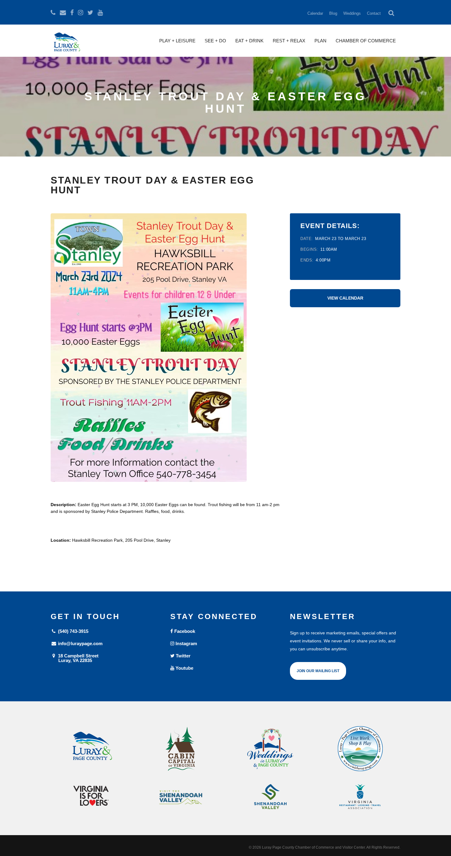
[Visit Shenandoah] (181, 797)
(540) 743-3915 (72, 631)
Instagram (185, 643)
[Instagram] (80, 12)
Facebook (184, 631)
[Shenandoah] (270, 796)
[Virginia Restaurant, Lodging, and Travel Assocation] (360, 796)
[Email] (63, 12)
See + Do (215, 40)
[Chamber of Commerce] (360, 749)
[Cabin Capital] (181, 749)
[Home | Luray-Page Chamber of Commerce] (66, 44)
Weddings (352, 13)
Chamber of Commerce (366, 40)
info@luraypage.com (79, 643)
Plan (320, 40)
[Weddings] (270, 749)
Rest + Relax (289, 40)
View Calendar (345, 298)
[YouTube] (100, 12)
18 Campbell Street (77, 658)
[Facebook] (72, 12)
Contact (374, 13)
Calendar (315, 13)
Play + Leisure (177, 40)
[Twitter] (90, 12)
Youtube (183, 668)
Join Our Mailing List (318, 671)
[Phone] (53, 12)
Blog (333, 13)
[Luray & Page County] (91, 749)
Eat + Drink (249, 40)
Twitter (183, 655)
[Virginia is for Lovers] (91, 796)
